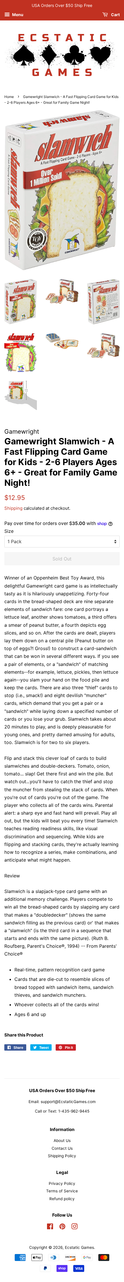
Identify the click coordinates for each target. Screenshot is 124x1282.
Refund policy (62, 1198)
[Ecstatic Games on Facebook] (50, 1227)
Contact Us (62, 1148)
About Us (62, 1140)
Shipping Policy (62, 1155)
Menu (17, 14)
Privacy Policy (62, 1183)
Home (9, 97)
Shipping (13, 508)
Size (9, 531)
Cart (115, 14)
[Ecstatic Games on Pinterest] (62, 1227)
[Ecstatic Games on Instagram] (74, 1227)
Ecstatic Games (79, 1247)
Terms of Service (62, 1191)
